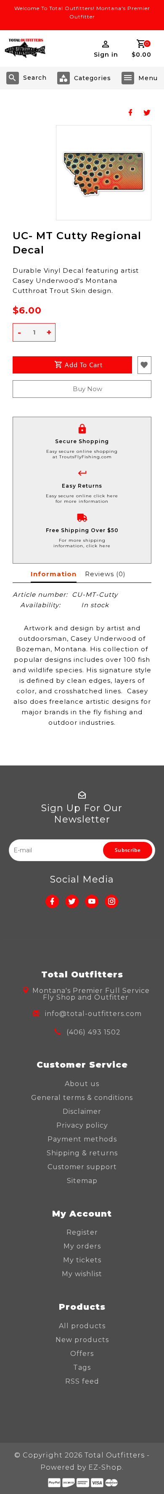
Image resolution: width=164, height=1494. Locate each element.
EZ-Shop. (106, 1467)
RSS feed (82, 1381)
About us (82, 1084)
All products (82, 1326)
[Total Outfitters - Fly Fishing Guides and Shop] (24, 48)
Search (35, 77)
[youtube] (91, 901)
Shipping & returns (82, 1153)
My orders (82, 1246)
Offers (82, 1354)
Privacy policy (82, 1125)
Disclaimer (82, 1111)
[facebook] (52, 901)
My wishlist (82, 1274)
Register (82, 1232)
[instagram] (111, 901)
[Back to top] (147, 1473)
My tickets (82, 1260)
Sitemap (82, 1181)
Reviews (105, 574)
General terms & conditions (82, 1098)
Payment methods (82, 1139)
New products (82, 1340)
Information (54, 574)
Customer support (82, 1167)
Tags (82, 1367)
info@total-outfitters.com (93, 1014)
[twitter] (72, 901)
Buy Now (87, 389)
